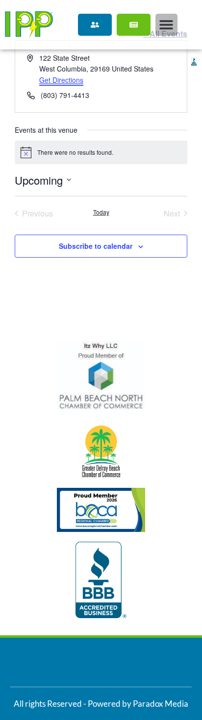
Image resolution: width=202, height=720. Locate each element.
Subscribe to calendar (95, 246)
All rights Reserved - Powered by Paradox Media (101, 703)
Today (101, 212)
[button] (166, 25)
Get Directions (61, 80)
